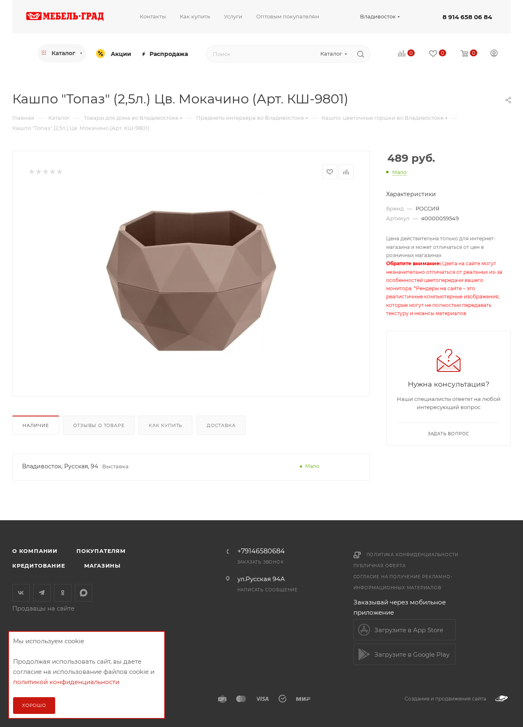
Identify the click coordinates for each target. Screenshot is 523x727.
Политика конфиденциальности (413, 554)
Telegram (42, 593)
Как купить (165, 425)
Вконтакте (21, 593)
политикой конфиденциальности (66, 682)
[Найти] (361, 54)
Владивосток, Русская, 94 (60, 466)
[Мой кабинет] (494, 54)
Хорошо (34, 705)
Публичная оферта (379, 565)
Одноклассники (63, 593)
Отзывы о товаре (98, 425)
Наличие (35, 425)
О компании (35, 551)
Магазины (102, 565)
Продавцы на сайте (43, 608)
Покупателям (101, 551)
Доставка (221, 425)
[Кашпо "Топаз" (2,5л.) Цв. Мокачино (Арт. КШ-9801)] (191, 281)
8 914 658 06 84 (467, 17)
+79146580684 (261, 551)
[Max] (83, 593)
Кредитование (38, 565)
